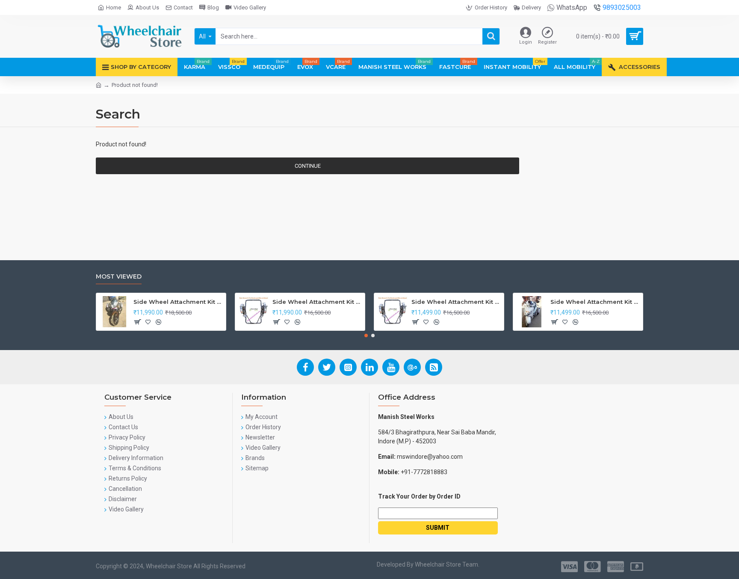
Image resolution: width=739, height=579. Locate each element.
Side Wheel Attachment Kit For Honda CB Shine (178, 301)
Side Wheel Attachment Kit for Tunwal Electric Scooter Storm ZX (456, 301)
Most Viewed (119, 276)
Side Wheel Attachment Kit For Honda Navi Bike (317, 301)
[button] (366, 335)
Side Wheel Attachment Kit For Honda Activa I (595, 301)
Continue (308, 166)
